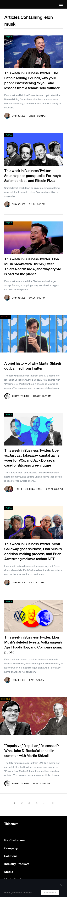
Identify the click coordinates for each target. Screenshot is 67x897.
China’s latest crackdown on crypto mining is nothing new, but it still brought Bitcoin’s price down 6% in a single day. (32, 192)
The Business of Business (11, 4)
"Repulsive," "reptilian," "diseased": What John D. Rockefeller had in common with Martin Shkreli (31, 750)
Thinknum (11, 824)
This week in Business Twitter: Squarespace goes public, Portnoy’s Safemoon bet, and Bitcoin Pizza (32, 175)
